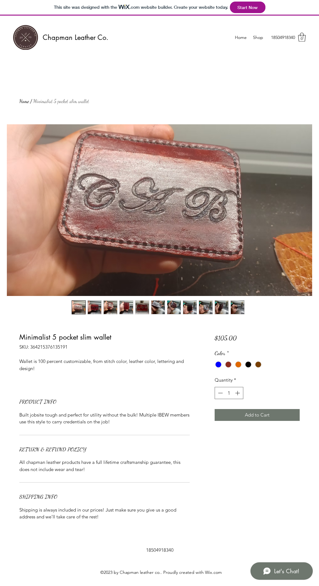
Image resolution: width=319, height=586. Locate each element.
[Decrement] (220, 393)
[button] (302, 37)
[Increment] (238, 393)
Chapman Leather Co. (75, 37)
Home (24, 101)
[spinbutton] (229, 393)
